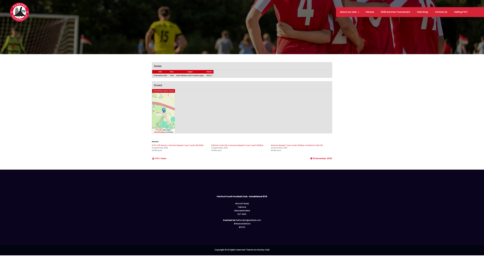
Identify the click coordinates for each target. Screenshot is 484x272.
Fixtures (370, 11)
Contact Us (441, 11)
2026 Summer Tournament (395, 11)
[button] (163, 110)
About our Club (348, 11)
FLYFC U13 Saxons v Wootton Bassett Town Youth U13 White (178, 145)
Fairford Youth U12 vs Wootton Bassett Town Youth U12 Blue (237, 145)
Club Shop (422, 11)
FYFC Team (160, 158)
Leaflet (159, 130)
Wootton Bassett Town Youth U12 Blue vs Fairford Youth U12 (297, 145)
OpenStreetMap (159, 132)
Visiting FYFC (461, 11)
